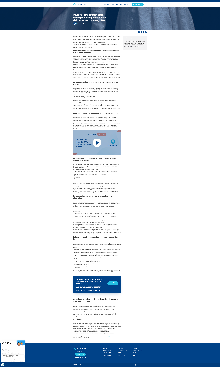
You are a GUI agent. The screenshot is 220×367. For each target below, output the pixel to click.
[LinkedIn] (146, 32)
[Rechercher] (146, 4)
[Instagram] (82, 357)
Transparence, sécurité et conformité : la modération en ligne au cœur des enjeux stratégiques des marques (134, 43)
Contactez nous (80, 354)
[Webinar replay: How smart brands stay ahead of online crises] (97, 142)
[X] (143, 32)
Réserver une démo (137, 4)
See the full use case (113, 283)
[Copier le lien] (139, 32)
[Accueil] (80, 4)
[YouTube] (85, 357)
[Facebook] (141, 32)
